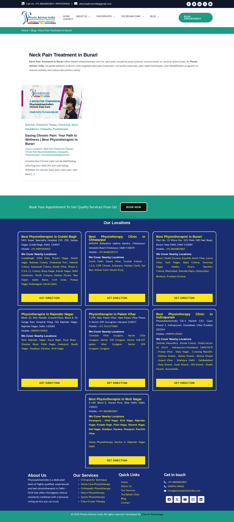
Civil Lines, (61, 280)
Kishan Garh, (102, 270)
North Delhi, (50, 284)
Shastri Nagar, (61, 258)
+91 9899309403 (40, 249)
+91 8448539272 (108, 252)
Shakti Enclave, (173, 258)
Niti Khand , (198, 364)
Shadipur (107, 429)
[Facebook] (189, 4)
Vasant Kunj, (117, 270)
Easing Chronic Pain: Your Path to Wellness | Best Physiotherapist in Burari (51, 139)
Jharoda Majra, (187, 271)
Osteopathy (46, 129)
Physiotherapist (60, 129)
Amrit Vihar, (199, 258)
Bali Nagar (95, 429)
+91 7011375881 (108, 326)
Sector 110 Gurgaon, (114, 340)
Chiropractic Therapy (46, 125)
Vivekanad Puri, (59, 262)
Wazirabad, (171, 271)
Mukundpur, (203, 271)
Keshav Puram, (63, 275)
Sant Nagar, (174, 262)
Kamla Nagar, (64, 271)
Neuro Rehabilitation (47, 152)
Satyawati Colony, (42, 267)
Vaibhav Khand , (168, 356)
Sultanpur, (118, 265)
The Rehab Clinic (131, 16)
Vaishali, (160, 343)
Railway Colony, (39, 262)
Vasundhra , (173, 343)
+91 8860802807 (44, 4)
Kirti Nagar (126, 420)
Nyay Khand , (166, 364)
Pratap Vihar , (167, 351)
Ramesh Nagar (136, 425)
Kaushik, (187, 258)
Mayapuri (129, 429)
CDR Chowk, (104, 265)
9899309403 (62, 4)
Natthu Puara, (187, 267)
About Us (81, 16)
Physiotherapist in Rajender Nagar (47, 314)
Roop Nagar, (49, 271)
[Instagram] (205, 4)
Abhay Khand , (187, 356)
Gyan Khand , (182, 364)
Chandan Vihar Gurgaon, (108, 335)
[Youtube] (210, 4)
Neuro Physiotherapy (93, 493)
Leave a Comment (33, 149)
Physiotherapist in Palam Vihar (112, 314)
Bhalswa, (161, 276)
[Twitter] (194, 4)
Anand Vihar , (167, 360)
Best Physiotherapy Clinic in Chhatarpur (117, 238)
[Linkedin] (199, 4)
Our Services (104, 16)
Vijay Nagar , (184, 351)
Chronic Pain (64, 125)
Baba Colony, (193, 262)
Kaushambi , (172, 369)
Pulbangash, (36, 284)
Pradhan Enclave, (176, 276)
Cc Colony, (35, 271)
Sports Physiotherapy (93, 497)
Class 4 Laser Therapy (93, 501)
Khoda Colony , (189, 343)
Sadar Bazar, (42, 280)
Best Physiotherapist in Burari (179, 236)
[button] (88, 16)
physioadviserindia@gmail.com (94, 4)
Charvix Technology (152, 514)
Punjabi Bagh (104, 425)
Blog (153, 16)
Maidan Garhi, (133, 265)
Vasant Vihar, (114, 261)
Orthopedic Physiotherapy (95, 488)
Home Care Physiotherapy (95, 484)
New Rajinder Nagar (33, 340)
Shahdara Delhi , (187, 360)
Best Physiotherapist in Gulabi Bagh (49, 236)
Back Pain (30, 125)
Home (66, 16)
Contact (68, 19)
